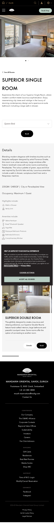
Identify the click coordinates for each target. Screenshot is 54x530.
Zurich (10, 3)
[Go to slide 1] (25, 60)
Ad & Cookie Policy (11, 266)
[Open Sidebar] (3, 10)
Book (27, 134)
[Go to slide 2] (28, 60)
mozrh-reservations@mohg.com (27, 393)
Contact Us (27, 397)
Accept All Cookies (27, 279)
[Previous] (7, 294)
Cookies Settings (27, 273)
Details (29, 345)
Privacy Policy (26, 266)
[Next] (44, 294)
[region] (27, 265)
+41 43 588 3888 (27, 390)
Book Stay (45, 10)
